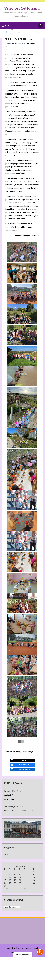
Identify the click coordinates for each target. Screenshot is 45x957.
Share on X (24, 760)
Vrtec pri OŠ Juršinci (22, 9)
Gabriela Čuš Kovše (17, 44)
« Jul (6, 889)
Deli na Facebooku (24, 765)
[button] (6, 26)
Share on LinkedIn (24, 769)
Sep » (26, 889)
